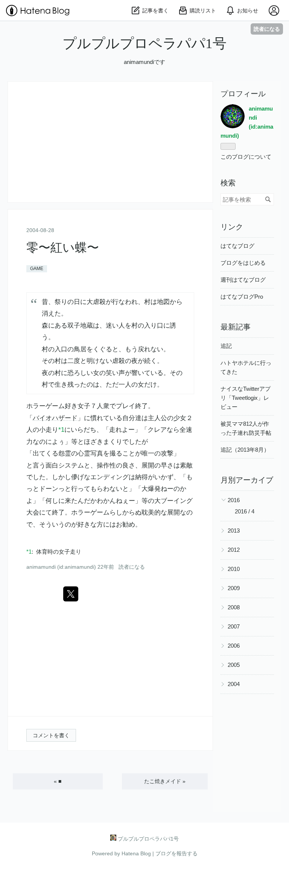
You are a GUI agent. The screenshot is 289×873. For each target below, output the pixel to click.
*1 (61, 429)
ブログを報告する (176, 853)
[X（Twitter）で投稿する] (70, 593)
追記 (226, 346)
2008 (234, 607)
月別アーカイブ (247, 480)
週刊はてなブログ (243, 279)
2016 (234, 500)
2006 (234, 645)
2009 (234, 588)
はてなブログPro (242, 296)
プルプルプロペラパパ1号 (144, 43)
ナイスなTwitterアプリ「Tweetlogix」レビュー (246, 398)
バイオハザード (55, 418)
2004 (234, 684)
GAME (36, 268)
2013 (234, 530)
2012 (234, 550)
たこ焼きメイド (165, 781)
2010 (234, 569)
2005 (234, 665)
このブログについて (246, 156)
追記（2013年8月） (245, 449)
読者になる (267, 29)
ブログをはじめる (243, 263)
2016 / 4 (244, 511)
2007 (234, 626)
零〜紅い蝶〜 (62, 247)
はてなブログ (237, 246)
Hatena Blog (136, 853)
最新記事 (236, 327)
